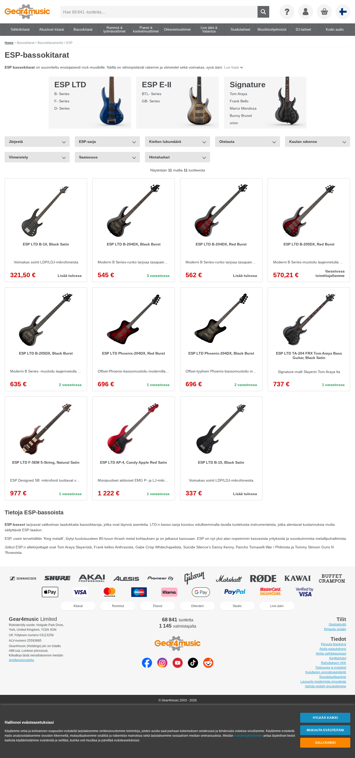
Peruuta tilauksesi (333, 644)
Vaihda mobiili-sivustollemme (325, 686)
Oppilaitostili (337, 624)
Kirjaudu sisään (335, 629)
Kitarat (78, 606)
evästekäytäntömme (248, 735)
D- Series (62, 108)
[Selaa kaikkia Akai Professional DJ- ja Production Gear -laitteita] (95, 578)
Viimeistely (18, 157)
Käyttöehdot (337, 658)
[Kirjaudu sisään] (306, 12)
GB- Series (151, 101)
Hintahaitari (159, 157)
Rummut (118, 606)
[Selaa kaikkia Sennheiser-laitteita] (27, 578)
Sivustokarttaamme (332, 677)
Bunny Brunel (241, 116)
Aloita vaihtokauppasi (331, 653)
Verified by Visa (304, 592)
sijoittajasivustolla (21, 660)
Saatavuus (88, 157)
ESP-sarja (87, 141)
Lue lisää (231, 67)
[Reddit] (208, 666)
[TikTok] (193, 666)
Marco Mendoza (243, 108)
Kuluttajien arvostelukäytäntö (325, 672)
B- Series (61, 94)
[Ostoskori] (324, 12)
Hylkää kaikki (325, 718)
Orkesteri (197, 606)
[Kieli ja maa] (343, 12)
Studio (237, 606)
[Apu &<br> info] (287, 12)
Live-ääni (277, 606)
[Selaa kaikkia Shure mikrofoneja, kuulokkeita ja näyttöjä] (61, 578)
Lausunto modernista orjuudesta (323, 681)
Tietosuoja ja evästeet (330, 667)
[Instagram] (162, 666)
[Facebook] (147, 666)
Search (263, 12)
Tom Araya (238, 94)
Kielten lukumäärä (165, 141)
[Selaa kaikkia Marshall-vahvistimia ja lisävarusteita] (232, 578)
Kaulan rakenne (303, 141)
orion (234, 123)
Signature (248, 84)
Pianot (157, 606)
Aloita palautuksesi (332, 649)
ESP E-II (156, 84)
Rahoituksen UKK (333, 663)
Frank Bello (239, 101)
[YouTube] (178, 666)
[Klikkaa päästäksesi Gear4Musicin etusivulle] (27, 11)
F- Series (61, 101)
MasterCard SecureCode (270, 592)
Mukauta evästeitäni (325, 730)
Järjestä (16, 141)
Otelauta (226, 141)
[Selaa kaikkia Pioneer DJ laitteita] (164, 578)
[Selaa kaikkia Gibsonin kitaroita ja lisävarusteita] (198, 578)
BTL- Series (151, 94)
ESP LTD (70, 84)
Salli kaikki (325, 742)
